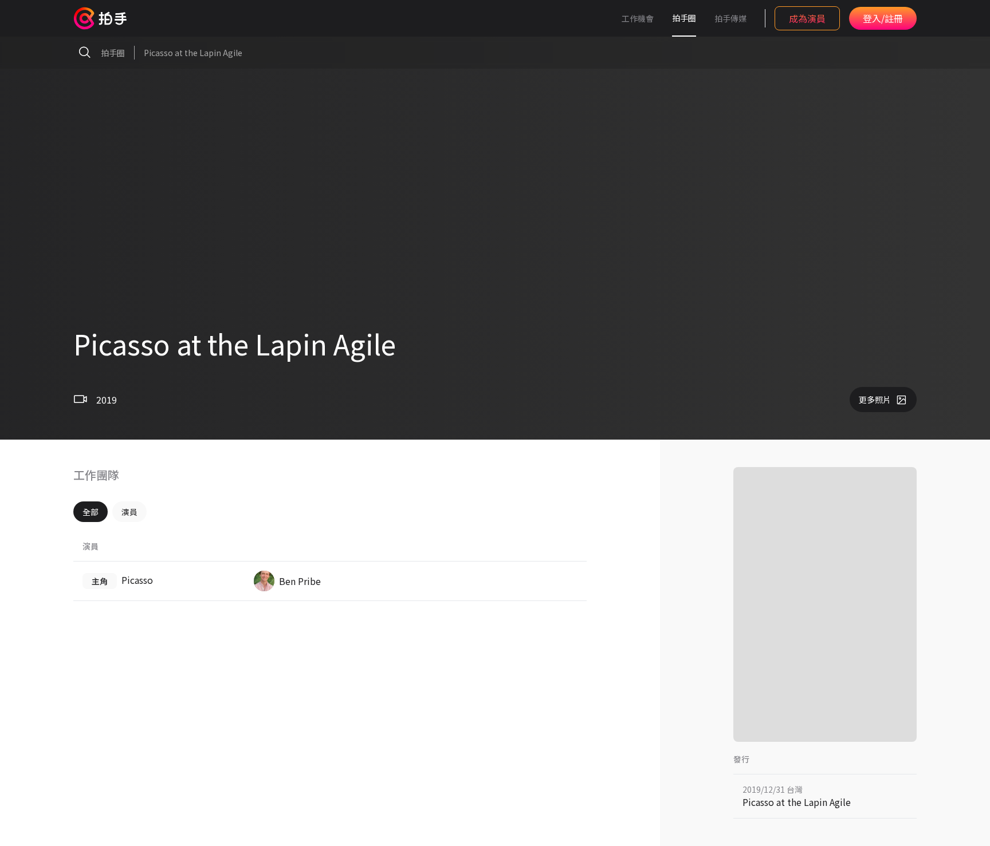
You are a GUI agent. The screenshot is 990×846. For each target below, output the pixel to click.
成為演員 (807, 18)
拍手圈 (684, 17)
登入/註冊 (883, 18)
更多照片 (875, 399)
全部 (90, 511)
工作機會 (638, 18)
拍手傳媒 (730, 18)
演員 (129, 511)
